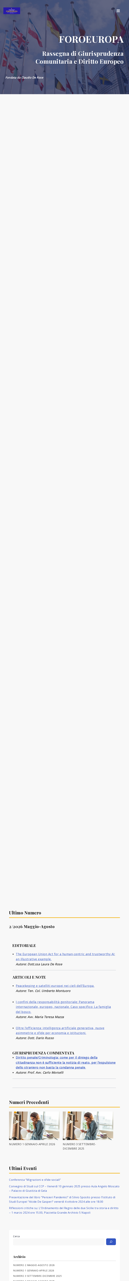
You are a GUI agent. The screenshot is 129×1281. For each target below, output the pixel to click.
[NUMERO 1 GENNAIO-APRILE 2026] (34, 1126)
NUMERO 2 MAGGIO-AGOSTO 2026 (34, 1265)
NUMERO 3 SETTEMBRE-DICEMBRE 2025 (37, 1275)
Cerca (16, 1236)
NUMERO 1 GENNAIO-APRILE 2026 (32, 1144)
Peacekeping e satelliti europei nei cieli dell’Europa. (55, 986)
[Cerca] (111, 1241)
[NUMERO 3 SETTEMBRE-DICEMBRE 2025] (88, 1126)
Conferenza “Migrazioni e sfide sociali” (35, 1180)
